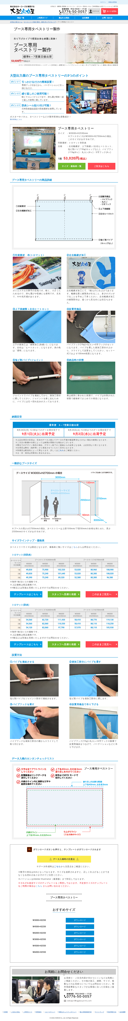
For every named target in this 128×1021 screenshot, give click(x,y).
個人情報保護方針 (86, 1012)
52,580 (77, 577)
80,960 (94, 570)
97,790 (61, 627)
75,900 (45, 570)
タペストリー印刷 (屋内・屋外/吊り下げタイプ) (40, 22)
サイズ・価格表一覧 (72, 166)
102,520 (61, 570)
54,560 (29, 620)
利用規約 (39, 1012)
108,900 (110, 570)
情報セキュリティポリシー (67, 1012)
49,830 (29, 570)
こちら (61, 450)
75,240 (45, 573)
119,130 (110, 620)
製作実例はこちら (16, 119)
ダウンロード (80, 920)
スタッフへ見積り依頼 (64, 594)
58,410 (77, 620)
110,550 (61, 623)
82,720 (45, 620)
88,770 (94, 620)
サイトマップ (99, 1012)
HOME (6, 1012)
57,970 (77, 627)
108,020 (110, 573)
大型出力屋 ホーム (16, 22)
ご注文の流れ (15, 1012)
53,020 (77, 570)
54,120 (29, 627)
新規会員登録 (112, 2)
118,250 (110, 623)
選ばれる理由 (64, 18)
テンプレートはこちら (26, 594)
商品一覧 (20, 18)
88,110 (94, 623)
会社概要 (85, 18)
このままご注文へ (102, 594)
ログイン (103, 2)
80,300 (94, 573)
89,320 (61, 577)
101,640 (61, 573)
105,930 (110, 627)
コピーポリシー (50, 1012)
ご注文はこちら (101, 166)
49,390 (29, 577)
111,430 (61, 620)
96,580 (110, 577)
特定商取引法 (111, 1012)
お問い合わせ (107, 18)
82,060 (45, 623)
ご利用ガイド (42, 18)
